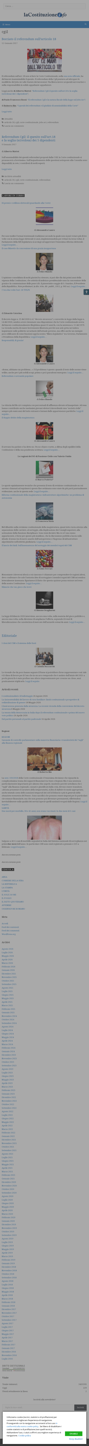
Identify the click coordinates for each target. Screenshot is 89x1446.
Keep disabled (75, 1439)
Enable (74, 1434)
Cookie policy (24, 1435)
